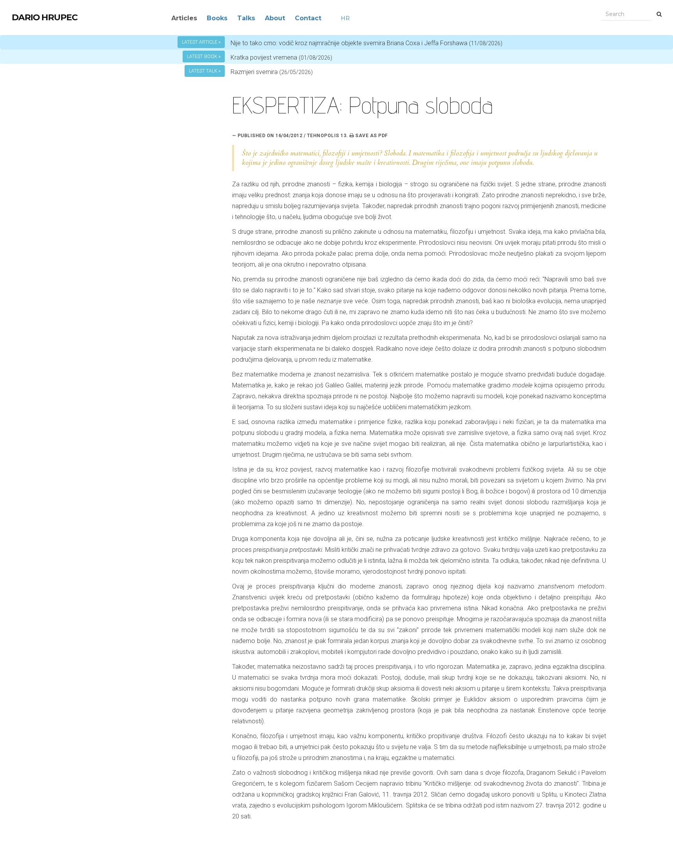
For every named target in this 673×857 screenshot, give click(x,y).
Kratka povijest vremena (281, 57)
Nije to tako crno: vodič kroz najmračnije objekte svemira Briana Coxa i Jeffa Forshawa (366, 43)
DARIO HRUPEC (45, 17)
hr (345, 18)
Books (217, 18)
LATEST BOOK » (203, 56)
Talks (246, 18)
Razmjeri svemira (254, 72)
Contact (308, 18)
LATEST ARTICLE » (201, 42)
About (275, 18)
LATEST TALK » (204, 71)
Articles (184, 18)
